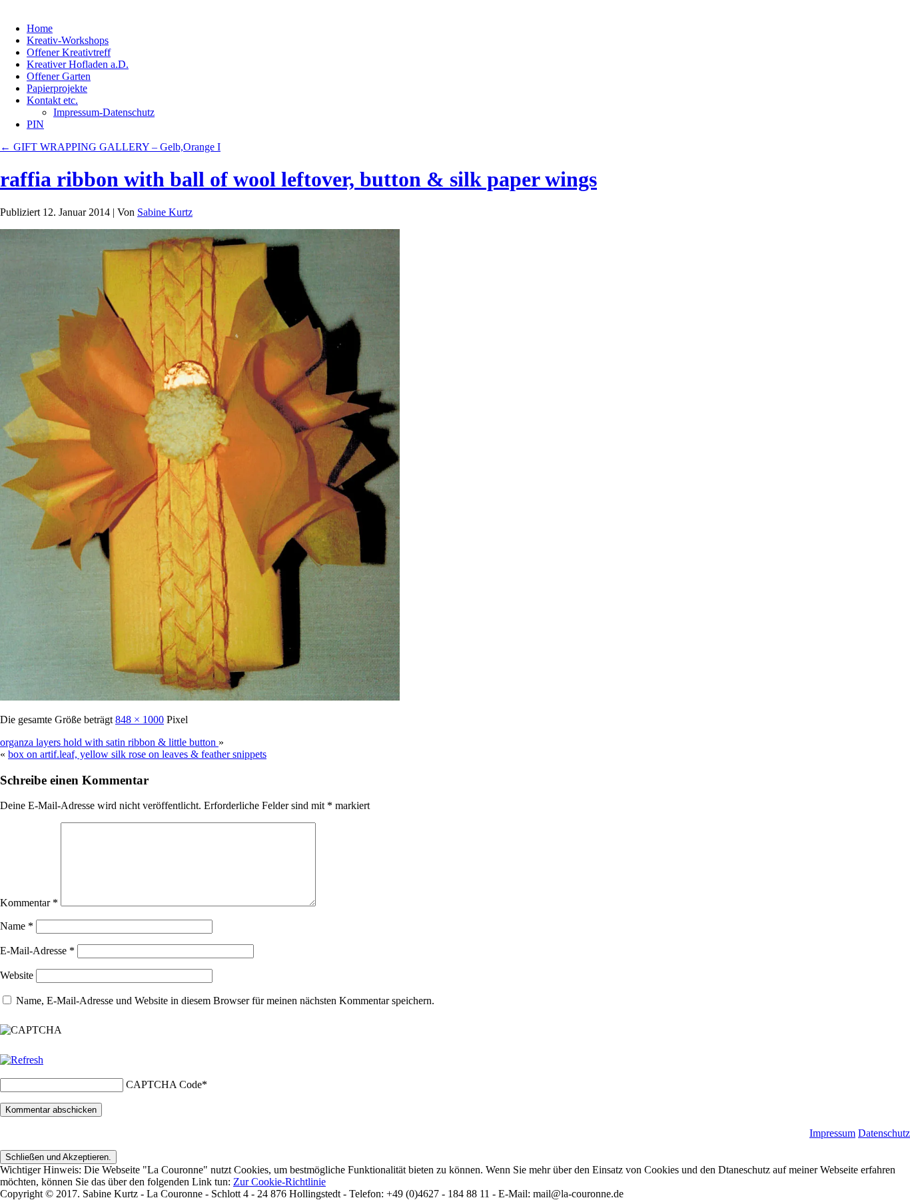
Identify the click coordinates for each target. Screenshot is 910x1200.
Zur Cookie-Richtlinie (279, 1181)
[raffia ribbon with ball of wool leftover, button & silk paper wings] (200, 697)
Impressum (832, 1133)
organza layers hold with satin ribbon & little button (109, 742)
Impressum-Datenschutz (104, 112)
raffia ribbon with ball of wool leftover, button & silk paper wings (298, 179)
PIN (35, 124)
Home (40, 28)
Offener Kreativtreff (69, 52)
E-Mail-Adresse (37, 950)
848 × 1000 (139, 719)
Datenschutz (884, 1133)
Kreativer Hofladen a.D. (78, 64)
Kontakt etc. (52, 100)
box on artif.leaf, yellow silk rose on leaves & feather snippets (137, 754)
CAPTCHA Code (164, 1084)
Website (16, 975)
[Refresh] (21, 1059)
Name (16, 926)
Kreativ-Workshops (68, 40)
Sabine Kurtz (165, 212)
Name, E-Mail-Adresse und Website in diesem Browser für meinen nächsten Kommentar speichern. (225, 1000)
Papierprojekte (57, 88)
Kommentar (29, 902)
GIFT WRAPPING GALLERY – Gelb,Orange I (110, 146)
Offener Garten (59, 76)
